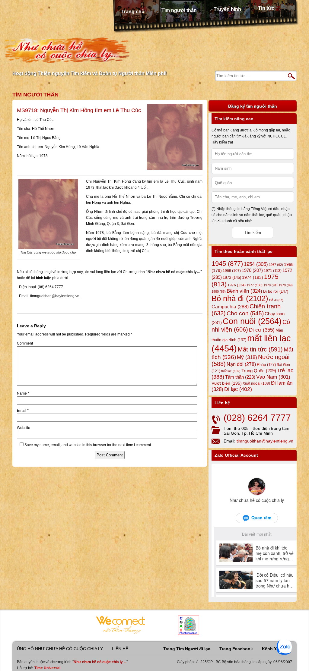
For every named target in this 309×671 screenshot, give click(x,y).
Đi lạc (238, 389)
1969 (232, 270)
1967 (276, 264)
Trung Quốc (258, 370)
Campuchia (230, 306)
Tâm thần (240, 377)
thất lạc (231, 371)
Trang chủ (133, 11)
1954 (256, 264)
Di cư (262, 330)
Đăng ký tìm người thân (252, 106)
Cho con (245, 313)
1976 (237, 285)
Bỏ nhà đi (240, 298)
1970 (252, 270)
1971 (273, 271)
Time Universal (47, 668)
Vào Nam (273, 377)
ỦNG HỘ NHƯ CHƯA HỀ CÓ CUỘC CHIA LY (60, 648)
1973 (232, 277)
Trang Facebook (236, 648)
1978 (270, 285)
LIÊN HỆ (120, 648)
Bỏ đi (276, 300)
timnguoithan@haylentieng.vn (265, 441)
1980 (219, 291)
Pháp (266, 365)
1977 (255, 285)
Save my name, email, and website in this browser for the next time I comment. (88, 445)
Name (23, 393)
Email (23, 410)
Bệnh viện (244, 291)
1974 (252, 277)
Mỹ (247, 357)
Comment (25, 343)
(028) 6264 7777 (257, 418)
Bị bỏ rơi (275, 291)
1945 (227, 263)
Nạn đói (241, 364)
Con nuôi (252, 321)
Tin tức (266, 8)
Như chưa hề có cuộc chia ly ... (100, 662)
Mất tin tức (260, 349)
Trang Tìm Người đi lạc (186, 648)
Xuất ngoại (256, 383)
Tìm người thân (179, 10)
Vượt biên (227, 383)
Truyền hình (227, 9)
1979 (286, 285)
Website (23, 428)
